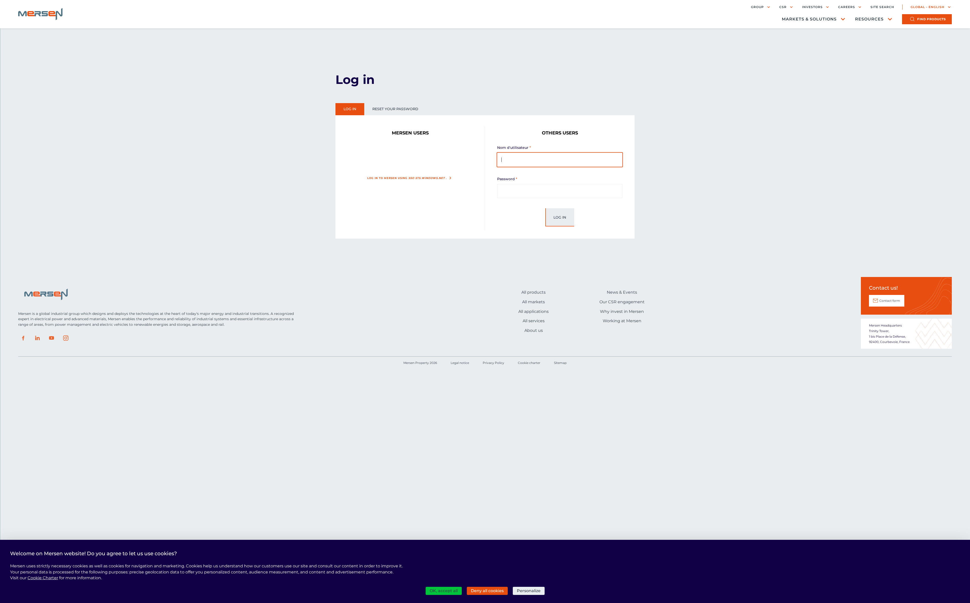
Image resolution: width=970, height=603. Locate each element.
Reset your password (395, 109)
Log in (350, 109)
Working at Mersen (622, 320)
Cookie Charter (43, 577)
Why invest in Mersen (622, 311)
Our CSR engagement (622, 301)
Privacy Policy (493, 363)
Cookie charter (529, 363)
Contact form (889, 301)
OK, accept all (444, 590)
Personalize (529, 590)
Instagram (66, 338)
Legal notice (460, 363)
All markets (533, 301)
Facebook (23, 338)
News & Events (622, 292)
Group (757, 7)
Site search (882, 7)
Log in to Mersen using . (407, 178)
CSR (783, 7)
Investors (812, 7)
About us (533, 330)
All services (534, 320)
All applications (533, 311)
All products (533, 292)
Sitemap (560, 363)
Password (506, 179)
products (931, 19)
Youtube (51, 338)
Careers (846, 7)
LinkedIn (37, 338)
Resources (869, 19)
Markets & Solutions (809, 19)
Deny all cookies (487, 590)
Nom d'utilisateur (512, 148)
